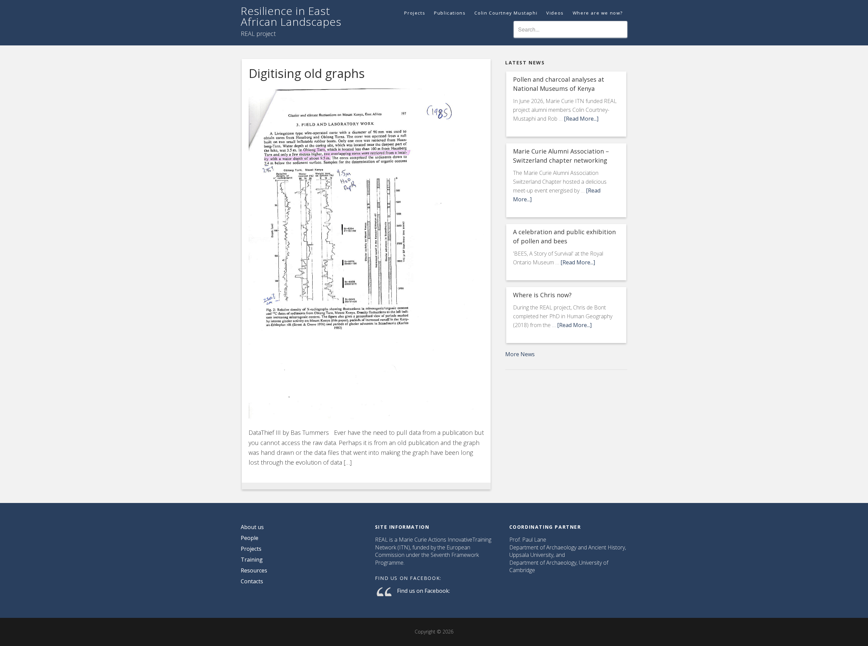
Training (252, 559)
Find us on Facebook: (408, 578)
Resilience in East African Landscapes (291, 16)
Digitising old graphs (307, 73)
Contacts (252, 581)
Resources (254, 570)
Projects (251, 548)
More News (520, 354)
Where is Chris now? (542, 295)
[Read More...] (581, 118)
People (249, 538)
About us (252, 527)
